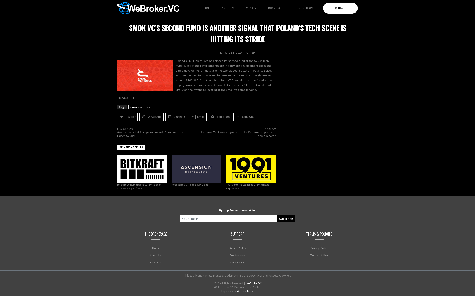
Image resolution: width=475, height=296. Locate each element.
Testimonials (304, 8)
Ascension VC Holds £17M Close (190, 184)
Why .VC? (250, 8)
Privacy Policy (319, 248)
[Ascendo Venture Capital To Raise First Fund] (142, 169)
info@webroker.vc (243, 291)
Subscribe (286, 219)
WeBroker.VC (254, 283)
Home (207, 8)
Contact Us (237, 262)
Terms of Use (319, 255)
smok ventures (140, 107)
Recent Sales (276, 8)
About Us (228, 8)
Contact (340, 8)
